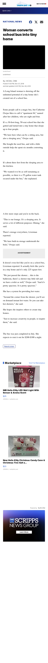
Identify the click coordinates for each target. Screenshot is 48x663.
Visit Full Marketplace (37, 363)
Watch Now (41, 4)
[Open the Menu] (4, 4)
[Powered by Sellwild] (41, 508)
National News (12, 21)
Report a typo (9, 346)
